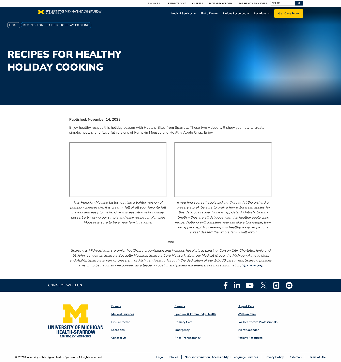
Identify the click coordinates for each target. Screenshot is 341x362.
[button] (299, 3)
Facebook (225, 285)
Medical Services (122, 314)
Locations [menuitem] (260, 13)
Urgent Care (246, 306)
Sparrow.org (252, 265)
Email (289, 285)
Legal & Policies (167, 357)
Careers (197, 3)
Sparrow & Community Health (195, 314)
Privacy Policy (274, 357)
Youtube (250, 285)
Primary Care (183, 322)
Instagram (276, 285)
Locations (118, 330)
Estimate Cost (177, 3)
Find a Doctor (120, 322)
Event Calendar (248, 330)
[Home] (69, 13)
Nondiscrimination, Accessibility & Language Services (221, 357)
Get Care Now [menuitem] (288, 13)
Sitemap (296, 357)
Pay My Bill (155, 3)
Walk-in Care (247, 314)
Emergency (182, 330)
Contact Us (118, 338)
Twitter (263, 285)
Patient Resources (250, 338)
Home (14, 25)
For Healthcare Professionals (257, 322)
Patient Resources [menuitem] (234, 13)
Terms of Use (317, 357)
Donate (116, 306)
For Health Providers (253, 3)
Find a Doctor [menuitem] (209, 13)
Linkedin (237, 285)
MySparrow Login (220, 3)
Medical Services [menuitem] (182, 13)
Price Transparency (187, 338)
